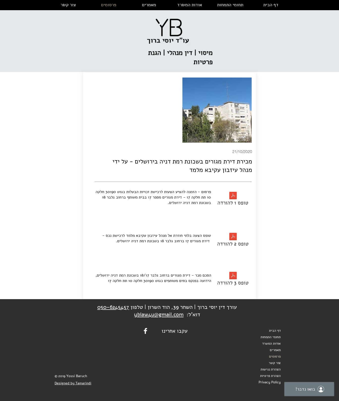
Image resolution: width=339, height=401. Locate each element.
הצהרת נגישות (271, 369)
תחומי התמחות (271, 337)
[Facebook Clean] (145, 331)
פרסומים (275, 356)
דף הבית (275, 330)
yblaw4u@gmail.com (159, 314)
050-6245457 (113, 307)
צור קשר (275, 363)
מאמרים (275, 350)
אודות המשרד (271, 343)
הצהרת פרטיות (270, 375)
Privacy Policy (270, 382)
